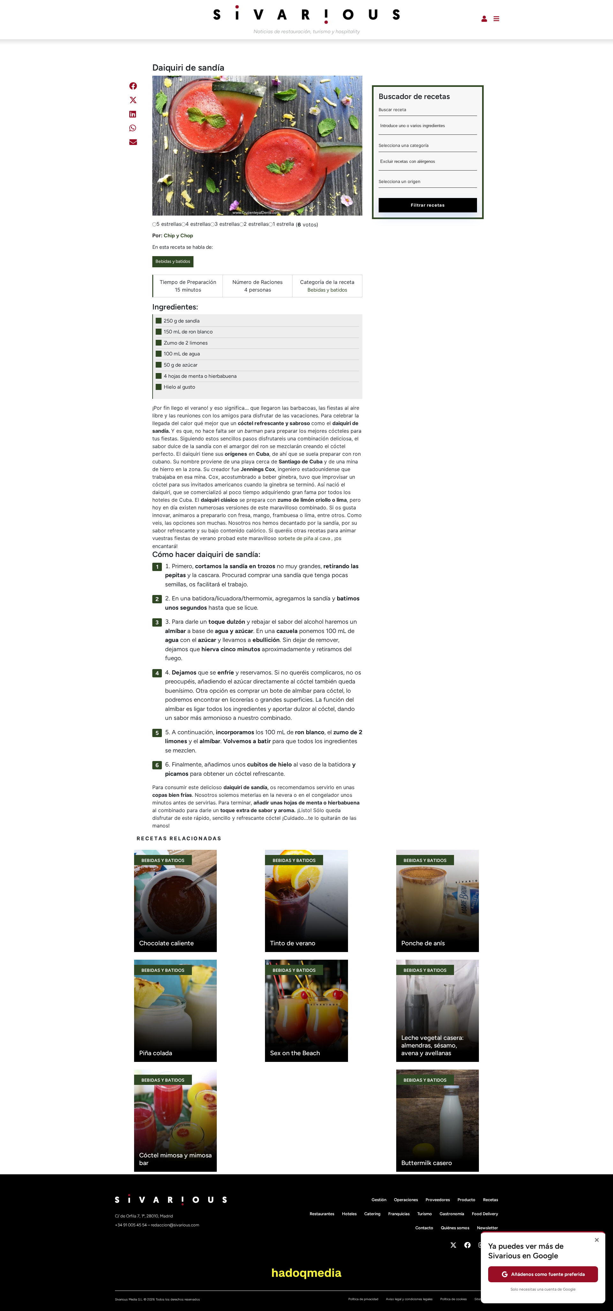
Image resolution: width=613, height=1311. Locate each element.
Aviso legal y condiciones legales (409, 1299)
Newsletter (487, 1227)
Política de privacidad (363, 1299)
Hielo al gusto (179, 387)
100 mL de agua (182, 354)
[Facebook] (133, 87)
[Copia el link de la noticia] (132, 159)
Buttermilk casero (426, 1163)
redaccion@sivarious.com (175, 1225)
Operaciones (406, 1199)
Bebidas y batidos (172, 261)
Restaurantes (322, 1213)
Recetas (490, 1199)
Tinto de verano (292, 943)
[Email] (133, 143)
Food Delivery (485, 1213)
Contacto (424, 1227)
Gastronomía (452, 1213)
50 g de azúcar (180, 365)
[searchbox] (427, 128)
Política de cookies (453, 1299)
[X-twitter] (453, 1245)
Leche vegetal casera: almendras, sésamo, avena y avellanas (432, 1045)
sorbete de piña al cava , (305, 538)
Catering (372, 1213)
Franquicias (399, 1213)
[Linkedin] (132, 115)
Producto (466, 1199)
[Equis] (133, 101)
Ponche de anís (423, 943)
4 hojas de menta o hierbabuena (200, 376)
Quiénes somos (455, 1227)
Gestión (379, 1199)
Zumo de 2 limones (186, 343)
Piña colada (155, 1053)
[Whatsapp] (132, 129)
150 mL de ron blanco (188, 332)
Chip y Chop (178, 235)
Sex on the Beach (295, 1053)
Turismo (424, 1213)
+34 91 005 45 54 (131, 1225)
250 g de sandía (182, 321)
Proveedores (438, 1199)
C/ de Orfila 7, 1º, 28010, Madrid (144, 1216)
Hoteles (349, 1213)
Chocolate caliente (166, 943)
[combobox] (428, 128)
